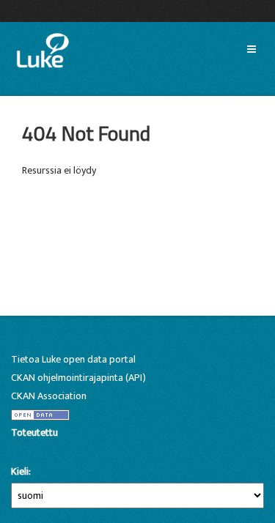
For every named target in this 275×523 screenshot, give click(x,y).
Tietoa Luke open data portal (73, 359)
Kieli (20, 471)
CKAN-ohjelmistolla (36, 449)
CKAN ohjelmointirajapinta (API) (78, 377)
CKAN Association (49, 395)
